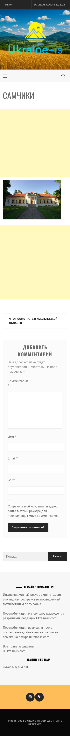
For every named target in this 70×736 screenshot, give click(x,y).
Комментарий (15, 383)
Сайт (11, 480)
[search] (63, 76)
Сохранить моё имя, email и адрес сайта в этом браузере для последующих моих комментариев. (33, 511)
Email (13, 458)
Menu (8, 4)
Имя (12, 437)
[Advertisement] (35, 143)
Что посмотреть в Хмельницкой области (33, 321)
